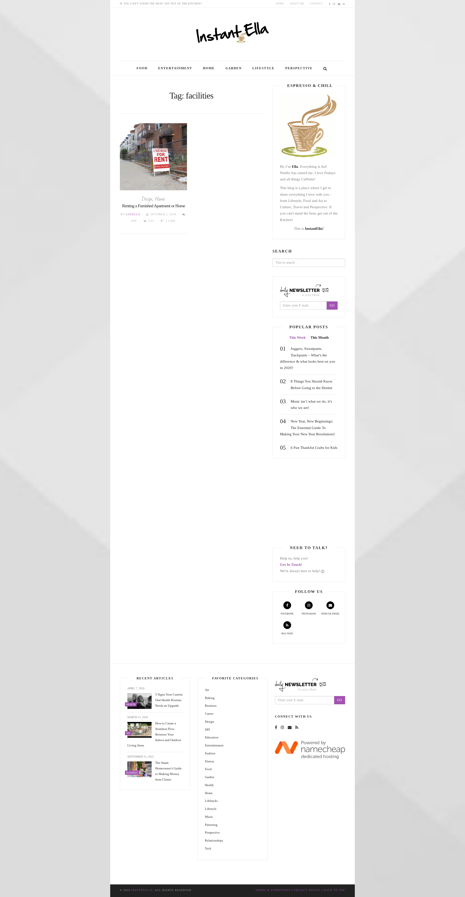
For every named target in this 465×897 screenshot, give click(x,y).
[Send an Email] (339, 3)
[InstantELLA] (232, 32)
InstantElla (142, 890)
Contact (316, 3)
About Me (297, 3)
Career (209, 713)
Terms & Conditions (273, 890)
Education (211, 737)
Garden (233, 68)
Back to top (334, 890)
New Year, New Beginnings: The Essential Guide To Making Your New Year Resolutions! (307, 427)
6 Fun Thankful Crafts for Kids (308, 448)
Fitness (209, 761)
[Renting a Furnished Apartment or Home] (153, 156)
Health (209, 785)
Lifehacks (211, 801)
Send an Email (330, 613)
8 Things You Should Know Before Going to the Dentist (306, 384)
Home (280, 3)
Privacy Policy (307, 890)
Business (211, 705)
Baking (210, 698)
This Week (297, 337)
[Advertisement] (313, 502)
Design (147, 198)
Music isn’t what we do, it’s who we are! (306, 404)
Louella (133, 214)
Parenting (211, 825)
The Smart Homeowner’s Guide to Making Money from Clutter (168, 771)
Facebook (287, 613)
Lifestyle (263, 68)
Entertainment (175, 68)
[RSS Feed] (344, 3)
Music (209, 817)
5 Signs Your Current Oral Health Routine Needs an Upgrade (169, 700)
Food (142, 68)
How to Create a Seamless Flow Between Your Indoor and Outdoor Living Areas (154, 734)
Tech (208, 848)
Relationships (214, 840)
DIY (207, 729)
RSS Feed (287, 633)
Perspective (299, 68)
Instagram (309, 613)
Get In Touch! (291, 565)
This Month (319, 337)
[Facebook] (330, 3)
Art (207, 690)
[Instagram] (334, 3)
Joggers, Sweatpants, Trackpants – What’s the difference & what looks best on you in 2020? (307, 357)
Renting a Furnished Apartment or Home (153, 205)
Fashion (210, 753)
